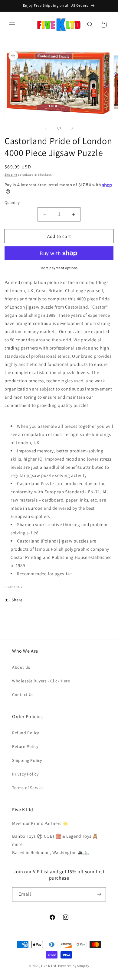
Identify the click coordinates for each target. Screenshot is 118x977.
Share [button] (17, 600)
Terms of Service (28, 787)
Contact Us (23, 694)
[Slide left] (45, 128)
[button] (12, 24)
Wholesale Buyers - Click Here (41, 681)
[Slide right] (72, 128)
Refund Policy (25, 732)
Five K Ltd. (49, 966)
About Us (21, 667)
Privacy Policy (25, 774)
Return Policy (25, 746)
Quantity (12, 202)
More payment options (59, 267)
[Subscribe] (99, 894)
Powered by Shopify (73, 966)
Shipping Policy (27, 760)
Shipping (11, 175)
